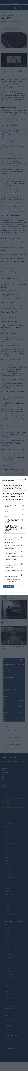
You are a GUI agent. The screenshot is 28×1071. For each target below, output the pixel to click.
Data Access (14, 592)
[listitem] (14, 506)
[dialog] (14, 535)
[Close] (25, 479)
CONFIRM (8, 586)
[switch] (22, 509)
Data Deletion (5, 592)
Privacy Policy (22, 592)
